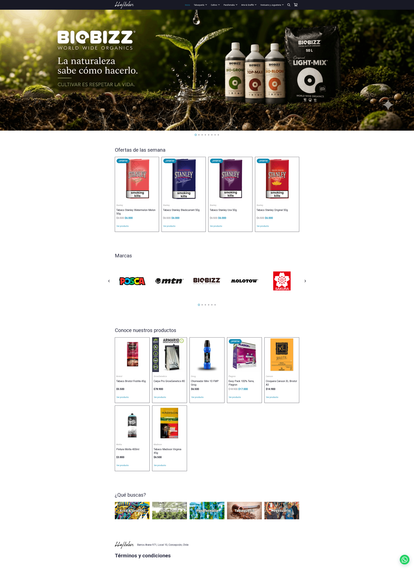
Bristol (119, 376)
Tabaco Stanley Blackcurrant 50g (181, 210)
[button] (206, 5)
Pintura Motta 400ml (127, 449)
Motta (119, 444)
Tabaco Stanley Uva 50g (223, 210)
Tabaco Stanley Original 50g (272, 210)
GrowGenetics (160, 376)
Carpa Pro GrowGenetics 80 (169, 381)
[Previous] (109, 281)
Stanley (119, 205)
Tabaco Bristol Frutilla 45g (131, 381)
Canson (269, 376)
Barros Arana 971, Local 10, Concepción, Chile (163, 544)
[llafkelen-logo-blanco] (124, 5)
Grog (193, 376)
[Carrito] (295, 5)
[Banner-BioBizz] (207, 70)
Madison (158, 444)
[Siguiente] (305, 281)
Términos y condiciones (143, 555)
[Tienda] (132, 510)
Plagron (232, 376)
